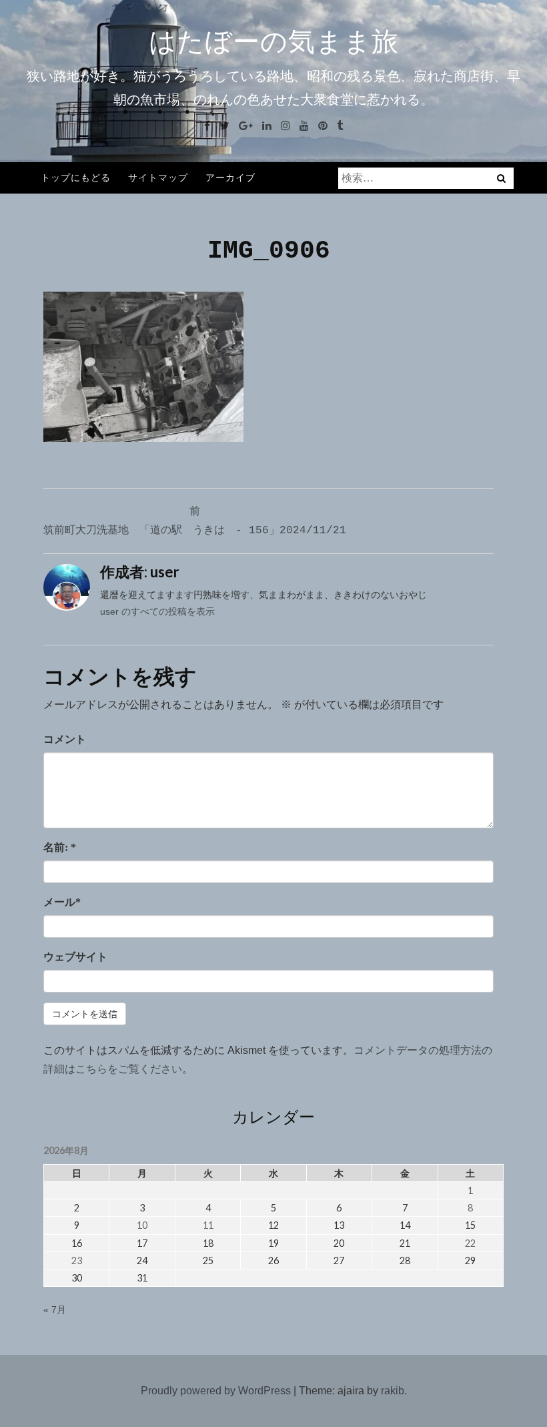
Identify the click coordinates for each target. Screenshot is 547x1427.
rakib (392, 1390)
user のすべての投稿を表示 (157, 611)
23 (76, 1260)
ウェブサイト (75, 956)
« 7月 (54, 1309)
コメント (64, 739)
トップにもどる (76, 177)
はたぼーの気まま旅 (274, 41)
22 (470, 1243)
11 (208, 1225)
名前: (59, 847)
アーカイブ (230, 177)
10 (142, 1225)
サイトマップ (158, 177)
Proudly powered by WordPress (216, 1390)
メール (62, 902)
